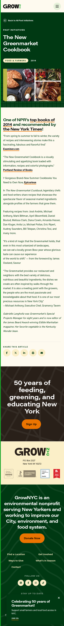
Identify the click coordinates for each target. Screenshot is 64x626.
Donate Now (32, 538)
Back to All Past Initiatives (20, 20)
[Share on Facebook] (7, 352)
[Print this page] (33, 352)
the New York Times (22, 129)
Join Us (14, 618)
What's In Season (45, 560)
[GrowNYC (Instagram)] (36, 583)
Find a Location (16, 554)
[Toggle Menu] (57, 6)
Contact (16, 567)
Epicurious (30, 182)
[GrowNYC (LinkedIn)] (21, 583)
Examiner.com (11, 148)
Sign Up (31, 424)
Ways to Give (16, 560)
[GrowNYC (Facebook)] (28, 583)
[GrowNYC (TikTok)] (43, 583)
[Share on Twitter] (15, 352)
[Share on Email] (41, 352)
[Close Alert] (59, 598)
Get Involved (45, 554)
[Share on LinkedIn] (24, 352)
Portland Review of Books (17, 170)
